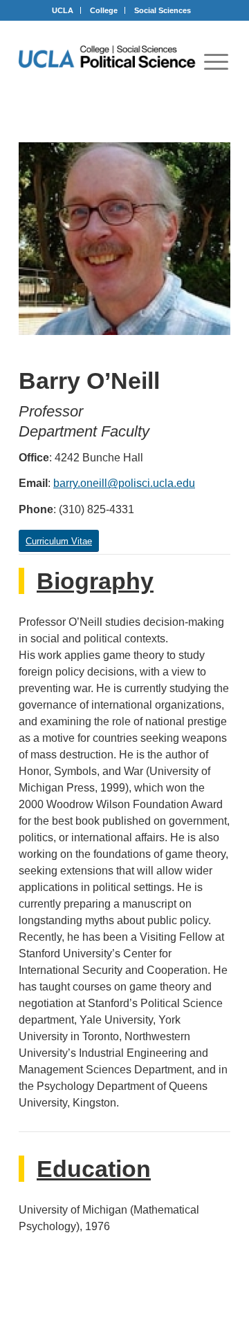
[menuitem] (216, 61)
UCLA (62, 10)
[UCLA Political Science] (114, 58)
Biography (95, 581)
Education (94, 1169)
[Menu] (216, 61)
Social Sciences (162, 10)
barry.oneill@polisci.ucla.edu (124, 483)
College (104, 10)
